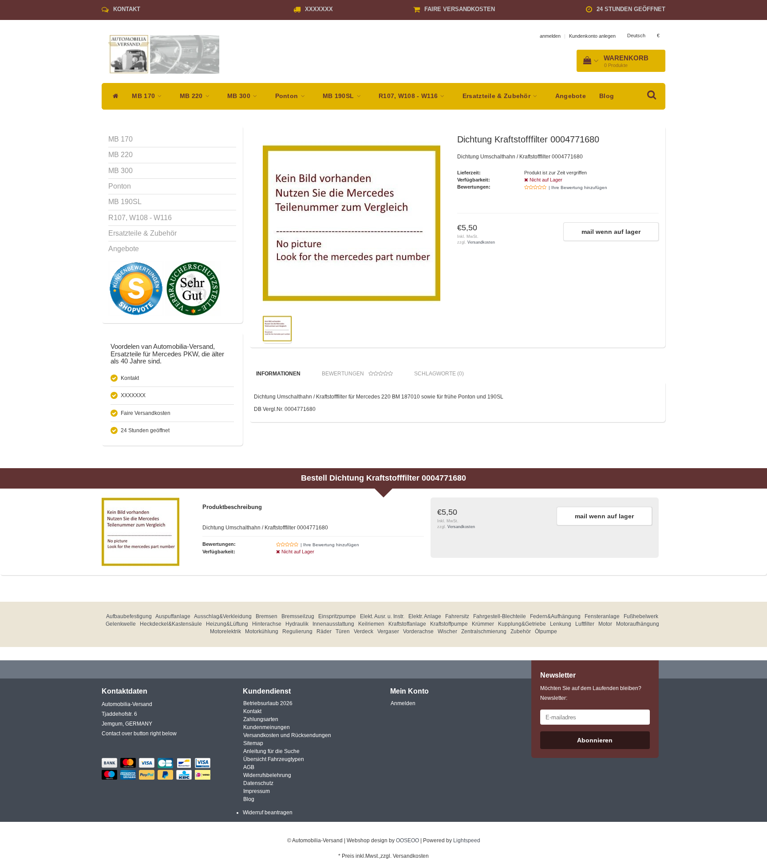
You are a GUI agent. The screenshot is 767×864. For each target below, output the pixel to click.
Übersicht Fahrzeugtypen (273, 759)
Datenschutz (258, 783)
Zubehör (520, 631)
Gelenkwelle (121, 624)
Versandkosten (481, 242)
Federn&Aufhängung (555, 616)
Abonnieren (595, 740)
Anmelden (403, 703)
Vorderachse (418, 631)
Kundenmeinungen (266, 727)
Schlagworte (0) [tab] (439, 374)
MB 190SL (339, 96)
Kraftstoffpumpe (449, 624)
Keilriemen (371, 624)
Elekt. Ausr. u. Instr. (382, 616)
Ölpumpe (546, 631)
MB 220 (192, 96)
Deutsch (636, 35)
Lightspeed (466, 840)
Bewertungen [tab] (343, 374)
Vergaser (388, 631)
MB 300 (239, 96)
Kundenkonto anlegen (592, 36)
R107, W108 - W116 (409, 96)
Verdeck (363, 631)
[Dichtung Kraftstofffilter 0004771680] (351, 223)
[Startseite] (113, 96)
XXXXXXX (319, 9)
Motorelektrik (225, 631)
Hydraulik (296, 624)
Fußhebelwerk (641, 616)
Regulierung (297, 631)
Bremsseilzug (297, 616)
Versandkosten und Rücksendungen (287, 735)
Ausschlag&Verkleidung (223, 616)
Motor (605, 624)
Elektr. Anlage (424, 616)
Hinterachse (266, 624)
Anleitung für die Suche (271, 751)
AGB (248, 767)
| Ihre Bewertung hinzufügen (578, 187)
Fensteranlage (602, 616)
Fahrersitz (457, 616)
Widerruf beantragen (268, 812)
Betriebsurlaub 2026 (268, 703)
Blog (606, 96)
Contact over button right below (139, 733)
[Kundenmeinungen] (136, 288)
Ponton (287, 96)
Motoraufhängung (637, 624)
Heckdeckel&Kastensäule (171, 624)
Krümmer (483, 624)
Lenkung (560, 624)
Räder (324, 631)
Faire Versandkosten (459, 9)
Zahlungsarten (260, 719)
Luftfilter (584, 624)
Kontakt (126, 9)
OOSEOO (407, 840)
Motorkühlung (261, 631)
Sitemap (253, 743)
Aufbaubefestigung (129, 616)
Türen (343, 631)
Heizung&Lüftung (227, 624)
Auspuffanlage (172, 616)
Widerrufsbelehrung (267, 775)
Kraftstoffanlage (407, 624)
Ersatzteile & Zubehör (498, 96)
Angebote (570, 96)
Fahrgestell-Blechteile (499, 616)
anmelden (550, 36)
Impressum (256, 791)
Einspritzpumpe (337, 616)
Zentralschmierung (483, 631)
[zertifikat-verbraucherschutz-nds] (193, 288)
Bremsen (266, 616)
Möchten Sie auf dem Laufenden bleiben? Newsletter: (590, 693)
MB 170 (144, 96)
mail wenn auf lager (610, 231)
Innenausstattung (333, 624)
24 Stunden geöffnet (631, 9)
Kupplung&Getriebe (522, 624)
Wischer (447, 631)
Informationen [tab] (278, 374)
